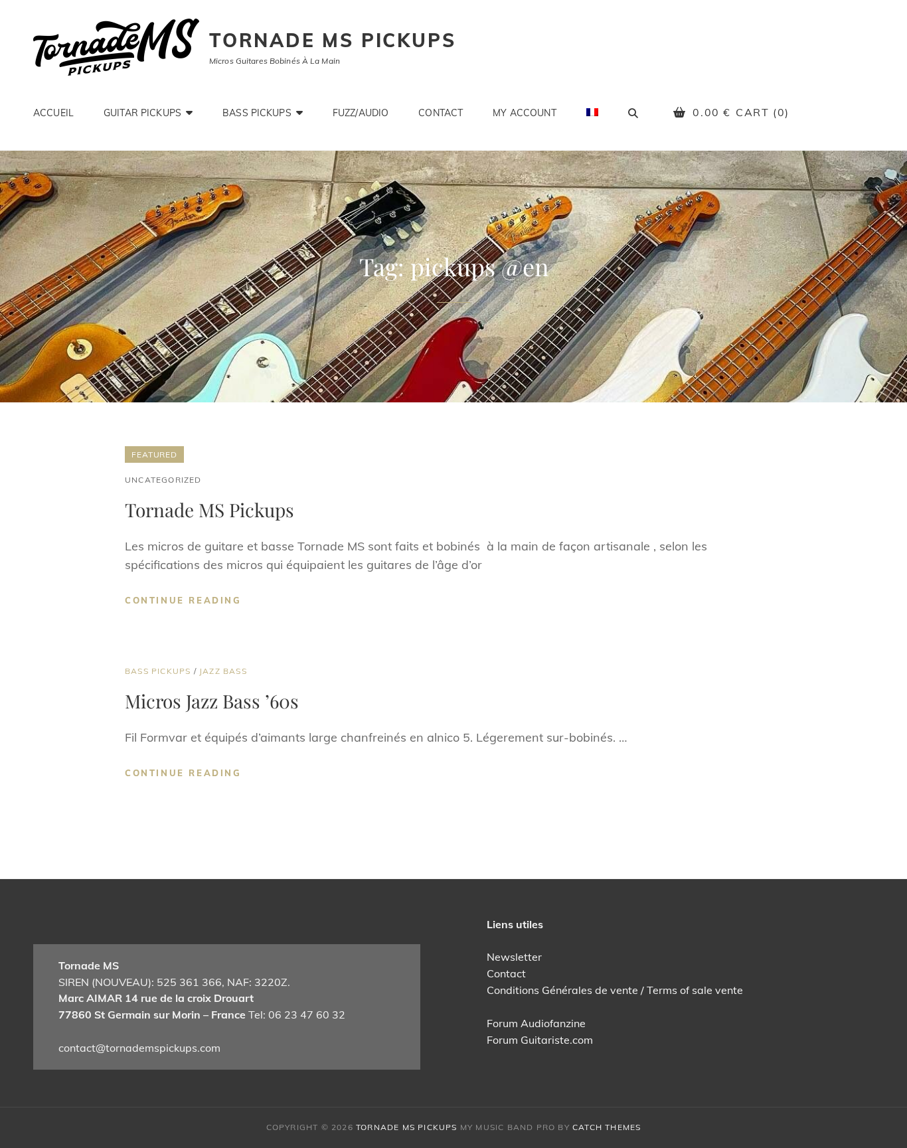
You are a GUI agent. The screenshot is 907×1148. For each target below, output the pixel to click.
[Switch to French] (592, 112)
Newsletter (514, 956)
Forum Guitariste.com (540, 1039)
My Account (524, 113)
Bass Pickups (256, 113)
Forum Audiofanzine (536, 1023)
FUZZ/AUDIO (360, 113)
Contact (440, 113)
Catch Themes (606, 1127)
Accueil (53, 113)
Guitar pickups (142, 113)
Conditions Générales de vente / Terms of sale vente (615, 990)
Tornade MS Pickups (332, 40)
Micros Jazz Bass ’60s (212, 701)
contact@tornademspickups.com (139, 1047)
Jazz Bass (223, 671)
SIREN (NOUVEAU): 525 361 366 (140, 982)
